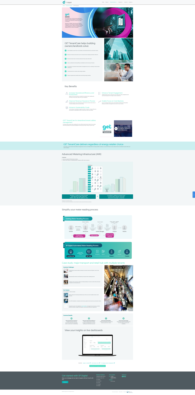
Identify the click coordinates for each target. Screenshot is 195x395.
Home (64, 5)
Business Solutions (69, 5)
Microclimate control (95, 363)
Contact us (65, 382)
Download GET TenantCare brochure (97, 366)
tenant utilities (84, 306)
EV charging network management (107, 363)
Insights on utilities (86, 363)
